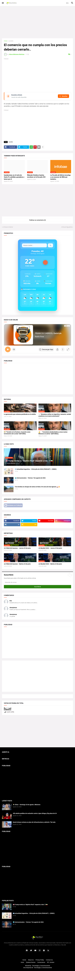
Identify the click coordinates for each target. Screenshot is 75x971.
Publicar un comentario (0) (37, 220)
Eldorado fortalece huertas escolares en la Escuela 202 (36, 176)
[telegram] (44, 950)
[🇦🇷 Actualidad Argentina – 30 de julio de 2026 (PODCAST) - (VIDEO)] (8, 471)
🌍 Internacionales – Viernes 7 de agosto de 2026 (30, 478)
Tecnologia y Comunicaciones (41, 965)
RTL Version (50, 962)
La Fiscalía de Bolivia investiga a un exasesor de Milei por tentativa (60, 177)
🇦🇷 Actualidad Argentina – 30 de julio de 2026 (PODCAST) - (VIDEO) (36, 469)
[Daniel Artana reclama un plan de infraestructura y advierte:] (7, 824)
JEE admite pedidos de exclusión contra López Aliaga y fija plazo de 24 (35, 813)
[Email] (39, 147)
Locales (11, 41)
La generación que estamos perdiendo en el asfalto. (20, 414)
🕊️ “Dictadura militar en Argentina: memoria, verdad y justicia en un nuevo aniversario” (54, 415)
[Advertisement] (37, 22)
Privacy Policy (40, 960)
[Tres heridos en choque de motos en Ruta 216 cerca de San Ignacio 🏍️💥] (8, 489)
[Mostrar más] (42, 147)
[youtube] (35, 950)
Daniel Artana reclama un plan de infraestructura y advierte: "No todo (34, 822)
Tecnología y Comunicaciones (43, 967)
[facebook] (26, 950)
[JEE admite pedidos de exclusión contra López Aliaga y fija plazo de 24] (7, 816)
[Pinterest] (35, 147)
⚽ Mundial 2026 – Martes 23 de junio (50, 564)
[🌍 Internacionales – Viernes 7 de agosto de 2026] (8, 480)
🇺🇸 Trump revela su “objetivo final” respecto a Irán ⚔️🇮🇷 (30, 904)
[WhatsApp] (31, 147)
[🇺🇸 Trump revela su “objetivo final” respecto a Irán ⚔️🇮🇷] (7, 907)
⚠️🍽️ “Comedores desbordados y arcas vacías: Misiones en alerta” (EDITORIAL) (53, 433)
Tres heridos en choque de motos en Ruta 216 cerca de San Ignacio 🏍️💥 (37, 487)
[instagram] (39, 950)
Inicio (5, 41)
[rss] (48, 950)
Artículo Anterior (8, 227)
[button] (2, 3)
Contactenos (41, 962)
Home (24, 960)
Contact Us (49, 960)
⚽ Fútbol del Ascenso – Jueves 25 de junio (17, 548)
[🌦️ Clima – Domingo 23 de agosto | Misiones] (7, 807)
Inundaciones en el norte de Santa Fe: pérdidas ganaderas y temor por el (14, 177)
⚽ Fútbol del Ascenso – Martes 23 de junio (17, 564)
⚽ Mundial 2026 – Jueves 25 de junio (50, 548)
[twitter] (31, 950)
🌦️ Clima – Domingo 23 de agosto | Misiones (26, 804)
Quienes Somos (30, 962)
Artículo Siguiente (66, 227)
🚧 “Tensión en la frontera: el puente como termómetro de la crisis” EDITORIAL (17, 433)
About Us (31, 960)
